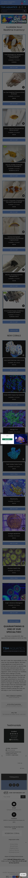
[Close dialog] (26, 434)
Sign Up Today (7, 439)
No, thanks (7, 442)
